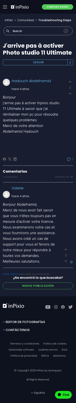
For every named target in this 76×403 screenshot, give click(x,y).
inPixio (9, 20)
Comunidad (25, 20)
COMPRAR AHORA (57, 6)
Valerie (18, 188)
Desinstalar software (21, 349)
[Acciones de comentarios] (71, 262)
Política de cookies (54, 343)
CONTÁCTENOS (18, 330)
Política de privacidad (24, 355)
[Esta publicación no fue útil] (70, 93)
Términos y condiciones (24, 343)
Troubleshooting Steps (54, 20)
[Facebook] (4, 159)
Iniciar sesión (10, 274)
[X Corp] (9, 159)
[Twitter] (70, 307)
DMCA (45, 355)
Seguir (38, 62)
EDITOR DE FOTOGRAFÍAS (25, 322)
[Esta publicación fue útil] (70, 82)
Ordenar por (62, 176)
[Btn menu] (5, 7)
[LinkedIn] (15, 159)
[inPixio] (20, 6)
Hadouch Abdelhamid (31, 80)
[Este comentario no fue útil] (66, 261)
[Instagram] (56, 307)
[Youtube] (48, 307)
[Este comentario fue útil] (66, 249)
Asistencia (59, 355)
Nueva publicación (38, 286)
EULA (64, 349)
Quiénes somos (48, 349)
